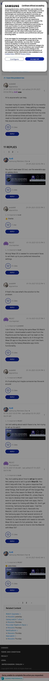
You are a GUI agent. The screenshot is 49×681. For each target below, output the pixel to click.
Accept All (34, 59)
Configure (14, 59)
